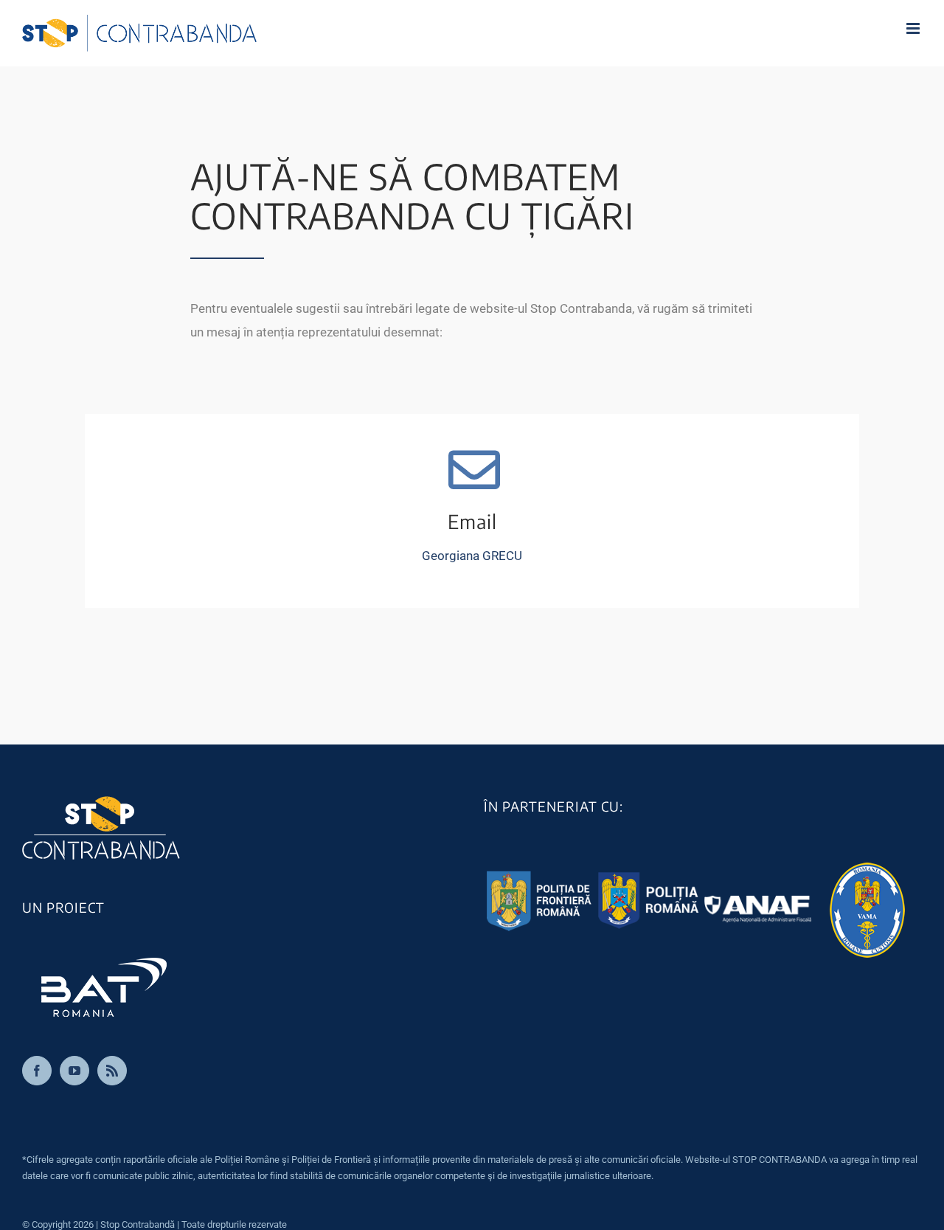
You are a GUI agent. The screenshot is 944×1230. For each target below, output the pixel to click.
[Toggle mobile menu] (914, 28)
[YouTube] (74, 1070)
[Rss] (112, 1070)
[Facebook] (37, 1070)
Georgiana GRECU (472, 555)
